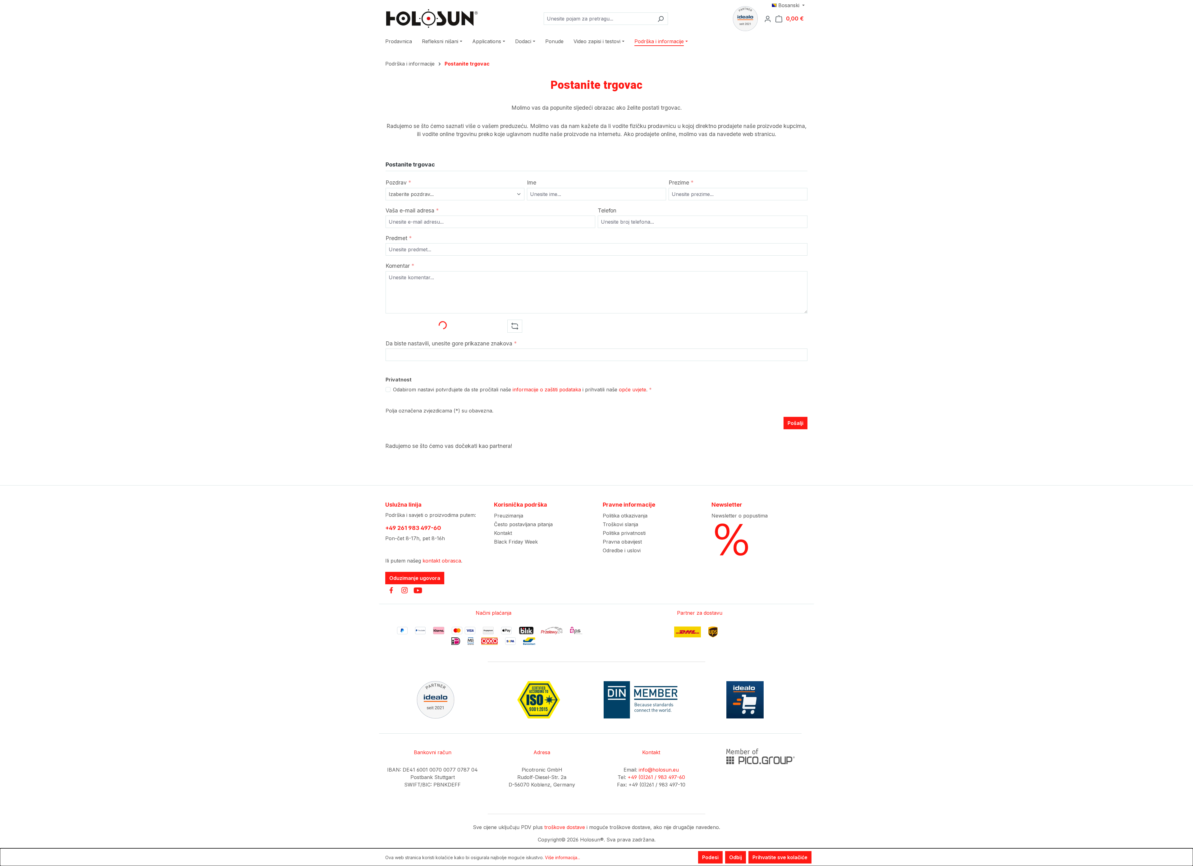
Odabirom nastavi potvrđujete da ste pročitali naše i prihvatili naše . (522, 389)
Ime (531, 182)
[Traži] (660, 18)
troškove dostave (564, 827)
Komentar (400, 265)
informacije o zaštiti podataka (547, 389)
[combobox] (599, 18)
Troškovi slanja (620, 524)
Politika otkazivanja (625, 516)
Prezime (681, 182)
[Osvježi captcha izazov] (514, 326)
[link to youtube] (418, 590)
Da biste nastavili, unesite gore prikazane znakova (451, 343)
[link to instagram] (404, 590)
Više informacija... (562, 857)
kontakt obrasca (442, 561)
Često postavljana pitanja (523, 524)
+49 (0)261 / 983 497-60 (656, 777)
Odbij (735, 857)
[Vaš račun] (769, 18)
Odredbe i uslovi (622, 550)
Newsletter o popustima (739, 516)
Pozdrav (398, 182)
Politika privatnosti (624, 533)
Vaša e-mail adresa (412, 210)
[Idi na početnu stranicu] (431, 18)
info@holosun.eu (659, 770)
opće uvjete (632, 389)
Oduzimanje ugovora (414, 578)
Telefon (607, 210)
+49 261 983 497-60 (413, 528)
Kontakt (503, 533)
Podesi (710, 857)
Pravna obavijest (622, 542)
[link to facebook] (391, 590)
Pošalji (795, 423)
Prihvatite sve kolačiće (779, 857)
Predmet (399, 238)
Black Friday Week (516, 542)
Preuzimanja (508, 516)
